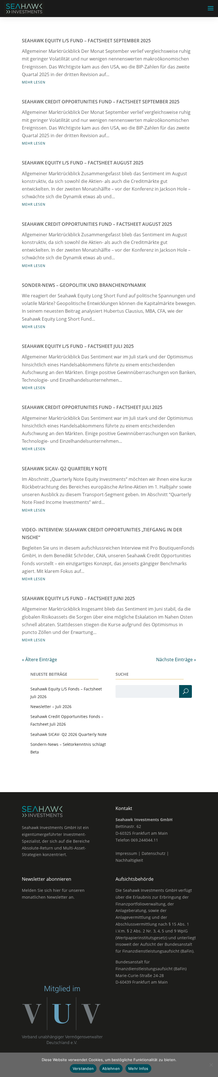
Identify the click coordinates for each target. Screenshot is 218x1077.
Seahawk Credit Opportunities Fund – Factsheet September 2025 (100, 102)
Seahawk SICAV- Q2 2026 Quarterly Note (68, 734)
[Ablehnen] (211, 1065)
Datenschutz (153, 853)
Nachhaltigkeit (129, 860)
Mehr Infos (138, 1068)
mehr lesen (33, 82)
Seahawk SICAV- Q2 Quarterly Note (64, 469)
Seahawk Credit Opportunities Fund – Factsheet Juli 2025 (92, 407)
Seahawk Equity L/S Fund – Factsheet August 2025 (82, 163)
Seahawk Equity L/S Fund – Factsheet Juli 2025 (78, 346)
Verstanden (83, 1068)
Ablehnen (111, 1068)
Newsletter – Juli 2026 (51, 706)
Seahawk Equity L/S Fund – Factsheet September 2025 (86, 40)
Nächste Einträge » (176, 659)
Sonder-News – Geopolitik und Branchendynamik (84, 285)
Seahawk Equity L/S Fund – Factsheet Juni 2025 (78, 598)
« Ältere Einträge (39, 659)
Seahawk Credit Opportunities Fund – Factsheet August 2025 (97, 224)
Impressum (126, 853)
